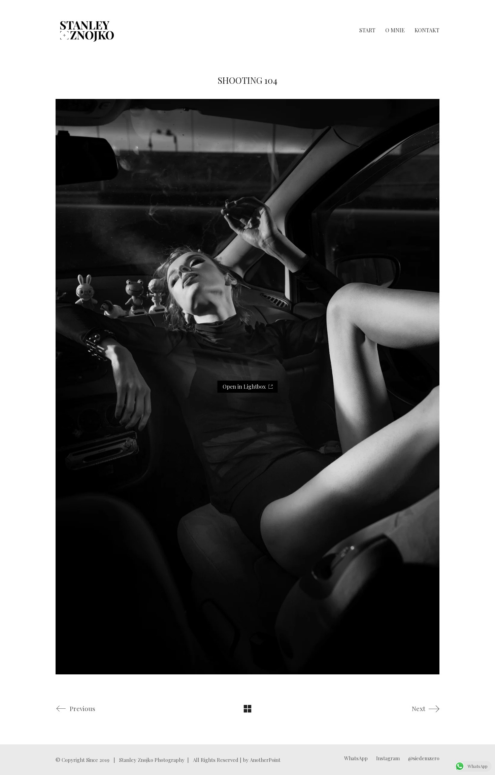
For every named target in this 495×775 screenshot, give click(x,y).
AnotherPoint (265, 759)
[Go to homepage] (87, 30)
